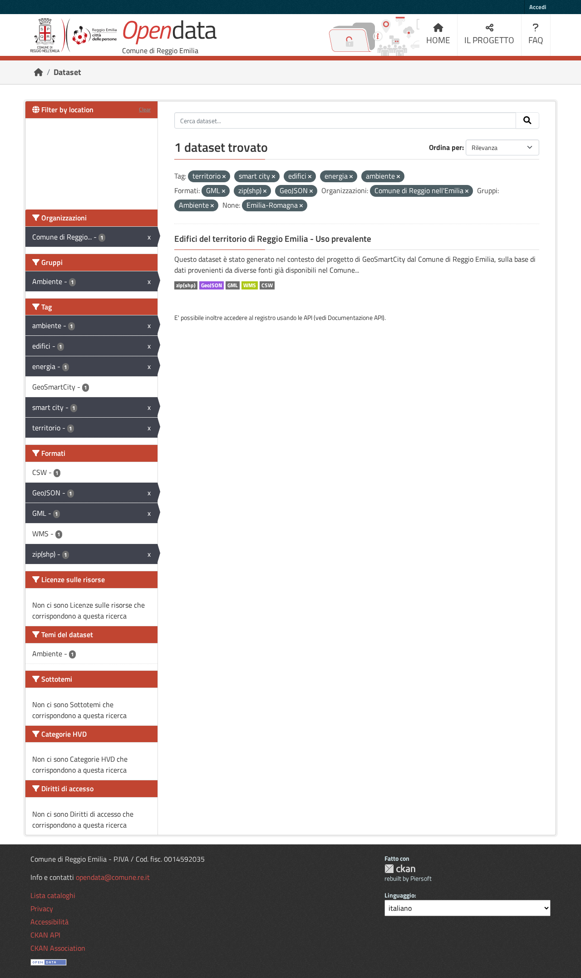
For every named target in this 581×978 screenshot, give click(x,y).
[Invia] (527, 120)
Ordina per (445, 147)
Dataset (67, 72)
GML (232, 285)
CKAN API (45, 934)
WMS (249, 285)
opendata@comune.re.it (113, 877)
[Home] (38, 72)
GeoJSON (211, 285)
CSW (267, 285)
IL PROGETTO (489, 39)
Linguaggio (399, 895)
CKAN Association (57, 948)
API (308, 317)
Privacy (41, 908)
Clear (145, 109)
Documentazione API (355, 317)
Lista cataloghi (52, 895)
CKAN (399, 868)
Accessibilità (49, 921)
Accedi (537, 6)
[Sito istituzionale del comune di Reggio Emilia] (73, 35)
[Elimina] (224, 176)
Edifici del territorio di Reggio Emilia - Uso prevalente (272, 238)
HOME (438, 39)
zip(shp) (186, 285)
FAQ (535, 39)
